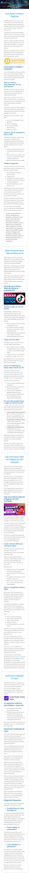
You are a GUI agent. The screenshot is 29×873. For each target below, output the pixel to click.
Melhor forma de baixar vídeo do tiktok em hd (14, 251)
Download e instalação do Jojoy (14, 677)
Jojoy (12, 758)
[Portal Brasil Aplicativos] (1, 2)
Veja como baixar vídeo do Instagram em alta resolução (14, 459)
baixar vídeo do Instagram (13, 517)
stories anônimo (20, 656)
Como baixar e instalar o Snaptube (14, 14)
